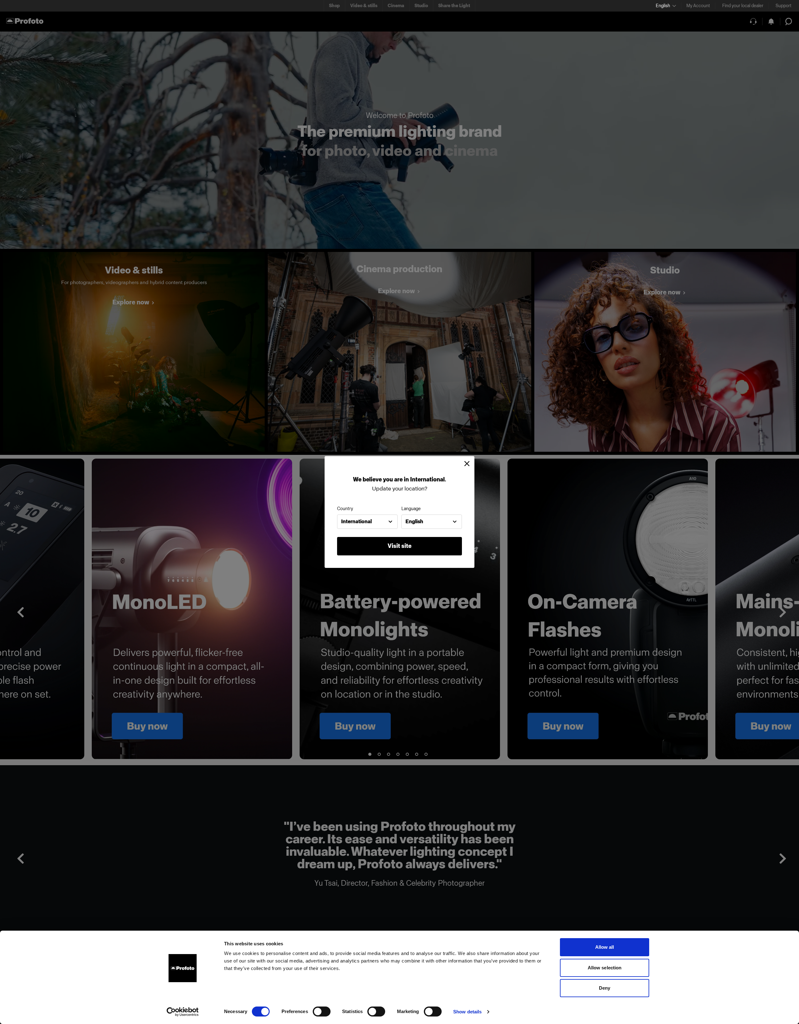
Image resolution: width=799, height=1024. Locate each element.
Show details (467, 1011)
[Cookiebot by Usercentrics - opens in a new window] (182, 1012)
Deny (604, 988)
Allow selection (605, 967)
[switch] (322, 1012)
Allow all (604, 947)
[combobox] (367, 521)
